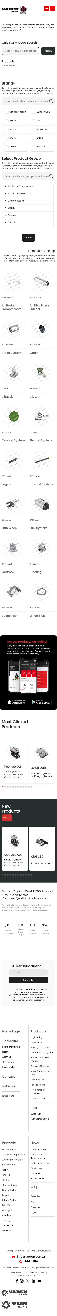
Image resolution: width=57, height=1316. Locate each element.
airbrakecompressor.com (28, 1275)
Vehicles (8, 1086)
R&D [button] (34, 1108)
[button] (2, 786)
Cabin (5, 1170)
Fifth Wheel (7, 1205)
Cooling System (10, 1185)
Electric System (9, 1190)
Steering (6, 1220)
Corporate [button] (10, 1041)
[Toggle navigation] (52, 8)
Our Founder (8, 1062)
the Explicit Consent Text (27, 993)
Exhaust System (9, 1200)
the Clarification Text (34, 989)
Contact (8, 1076)
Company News (38, 1149)
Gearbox (6, 1215)
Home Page (11, 1031)
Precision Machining (40, 1066)
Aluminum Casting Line (42, 1052)
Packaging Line (38, 1084)
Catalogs (35, 1207)
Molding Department (41, 1047)
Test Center (36, 1042)
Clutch (5, 1180)
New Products (9, 1149)
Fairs (33, 1202)
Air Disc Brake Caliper (12, 1159)
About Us (6, 1057)
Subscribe (28, 980)
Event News (36, 1168)
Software (39, 1250)
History (5, 1052)
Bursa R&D (36, 1114)
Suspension (7, 1225)
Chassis (6, 1175)
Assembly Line (38, 1079)
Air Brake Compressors (13, 1154)
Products (9, 1142)
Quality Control (38, 1098)
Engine (5, 1195)
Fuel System (8, 1210)
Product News (37, 1178)
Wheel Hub (7, 1230)
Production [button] (39, 1031)
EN (46, 8)
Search (48, 50)
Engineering (36, 1037)
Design (15, 1250)
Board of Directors (11, 1047)
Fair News (35, 1173)
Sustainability (8, 1067)
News (35, 1142)
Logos (34, 1212)
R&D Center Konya (40, 1119)
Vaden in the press (40, 1163)
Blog (34, 1187)
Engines (8, 1095)
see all (7, 817)
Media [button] (35, 1196)
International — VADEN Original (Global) (28, 1272)
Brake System (8, 1164)
